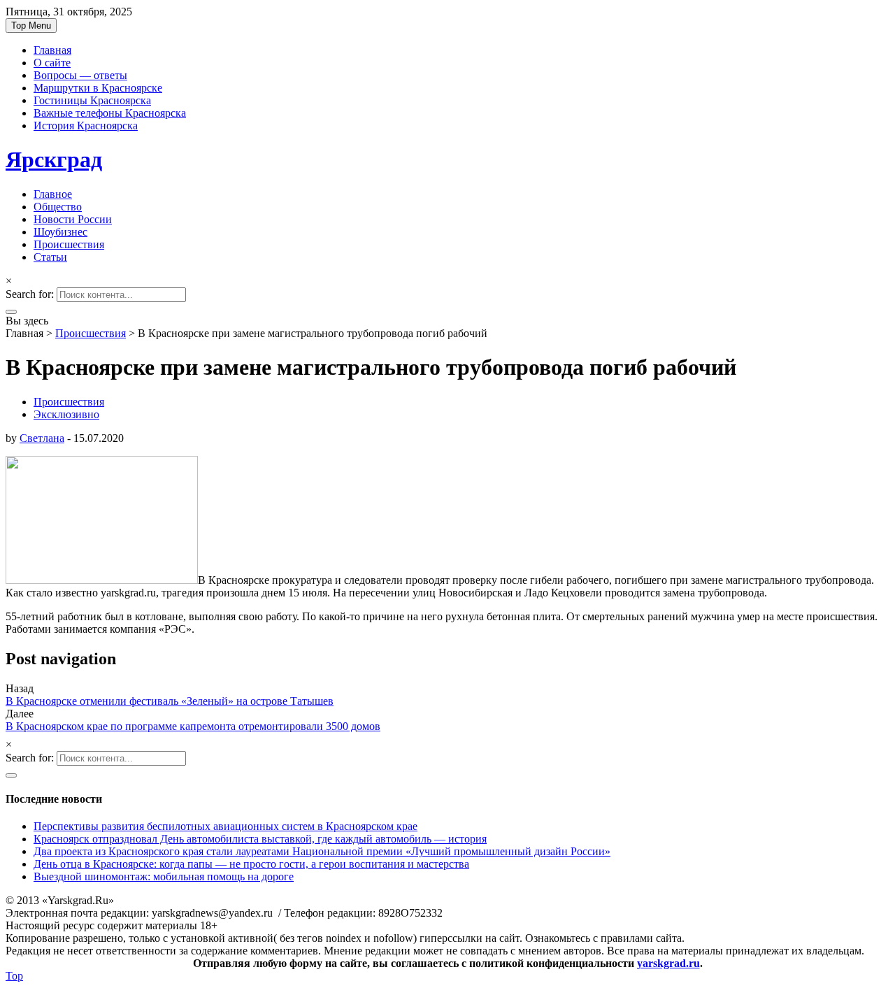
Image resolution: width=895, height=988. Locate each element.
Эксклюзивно (66, 414)
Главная (52, 50)
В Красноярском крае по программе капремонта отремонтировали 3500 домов (193, 726)
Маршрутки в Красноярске (98, 88)
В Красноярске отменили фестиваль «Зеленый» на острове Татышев (170, 701)
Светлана (42, 438)
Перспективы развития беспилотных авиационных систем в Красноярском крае (225, 826)
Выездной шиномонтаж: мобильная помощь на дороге (164, 876)
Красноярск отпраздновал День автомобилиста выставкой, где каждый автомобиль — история (260, 839)
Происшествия (69, 244)
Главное (53, 194)
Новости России (73, 219)
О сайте (52, 63)
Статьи (50, 257)
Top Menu (31, 25)
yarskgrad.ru (668, 963)
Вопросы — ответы (80, 75)
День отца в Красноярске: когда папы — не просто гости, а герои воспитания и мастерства (251, 864)
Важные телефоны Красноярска (110, 113)
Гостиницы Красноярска (92, 100)
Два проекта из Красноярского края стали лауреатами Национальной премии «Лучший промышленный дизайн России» (322, 851)
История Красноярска (86, 125)
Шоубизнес (60, 232)
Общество (58, 207)
